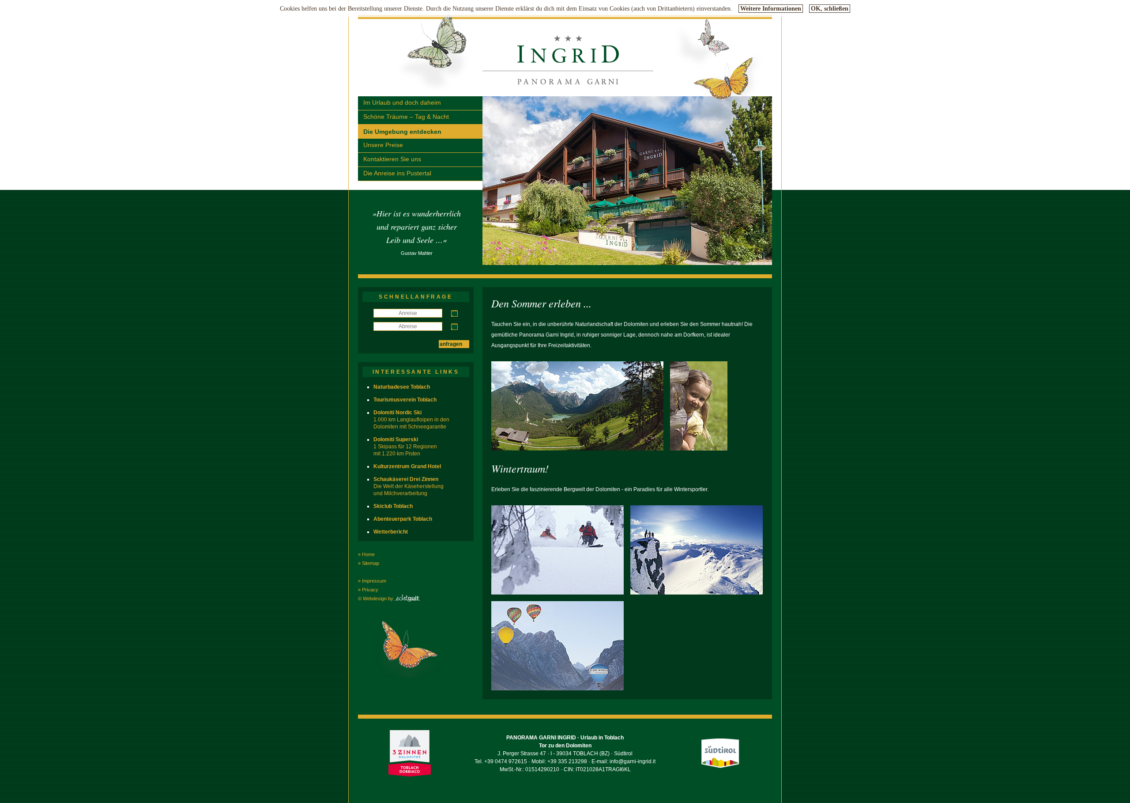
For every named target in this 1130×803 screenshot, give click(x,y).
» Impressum (372, 580)
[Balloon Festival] (557, 689)
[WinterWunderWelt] (557, 593)
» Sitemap (368, 563)
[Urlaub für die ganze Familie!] (698, 449)
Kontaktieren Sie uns (392, 159)
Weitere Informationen (770, 8)
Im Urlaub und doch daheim (402, 102)
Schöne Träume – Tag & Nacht (406, 116)
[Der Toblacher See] (577, 449)
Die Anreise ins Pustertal (397, 173)
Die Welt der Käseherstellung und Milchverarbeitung (408, 486)
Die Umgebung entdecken (402, 131)
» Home (366, 554)
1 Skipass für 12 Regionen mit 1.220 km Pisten (405, 446)
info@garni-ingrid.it (632, 761)
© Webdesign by (376, 598)
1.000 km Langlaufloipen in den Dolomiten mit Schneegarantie (411, 419)
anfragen (451, 344)
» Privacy (368, 589)
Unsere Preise (383, 144)
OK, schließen (829, 8)
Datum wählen (454, 313)
